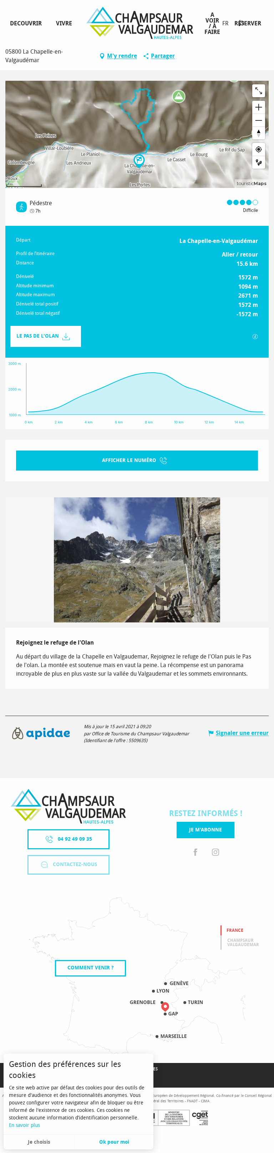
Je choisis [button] (39, 1142)
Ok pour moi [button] (114, 1142)
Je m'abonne (205, 830)
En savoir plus (24, 1125)
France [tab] (235, 930)
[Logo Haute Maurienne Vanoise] (68, 806)
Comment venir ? (90, 968)
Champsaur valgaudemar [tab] (243, 942)
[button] (241, 23)
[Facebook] (196, 852)
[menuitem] (27, 23)
